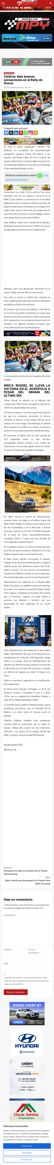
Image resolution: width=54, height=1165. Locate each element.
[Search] (50, 3)
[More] (35, 133)
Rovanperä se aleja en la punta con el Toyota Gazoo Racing (25, 870)
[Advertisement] (27, 260)
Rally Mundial (9, 73)
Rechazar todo (27, 1159)
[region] (27, 1143)
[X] (11, 133)
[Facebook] (6, 133)
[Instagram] (31, 133)
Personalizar (27, 1153)
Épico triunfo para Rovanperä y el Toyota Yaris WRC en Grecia (27, 880)
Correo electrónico (34, 951)
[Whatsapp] (26, 133)
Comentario (10, 915)
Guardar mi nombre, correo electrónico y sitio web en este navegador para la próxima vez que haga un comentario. (26, 980)
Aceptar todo (27, 1146)
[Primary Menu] (4, 3)
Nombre (8, 949)
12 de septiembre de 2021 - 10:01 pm (18, 88)
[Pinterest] (21, 133)
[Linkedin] (16, 133)
